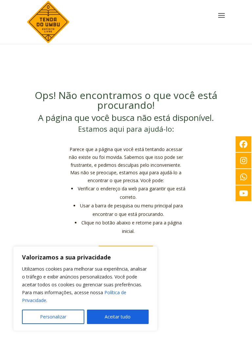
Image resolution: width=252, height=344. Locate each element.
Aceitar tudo (118, 317)
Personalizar (53, 317)
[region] (85, 288)
